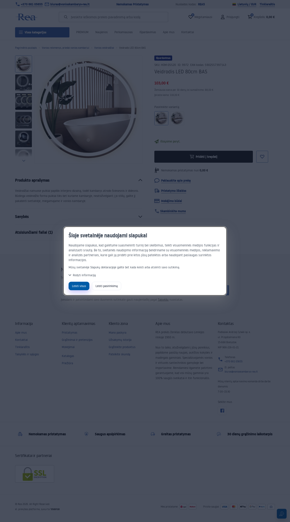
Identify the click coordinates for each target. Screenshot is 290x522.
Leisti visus (79, 286)
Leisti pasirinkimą (107, 286)
